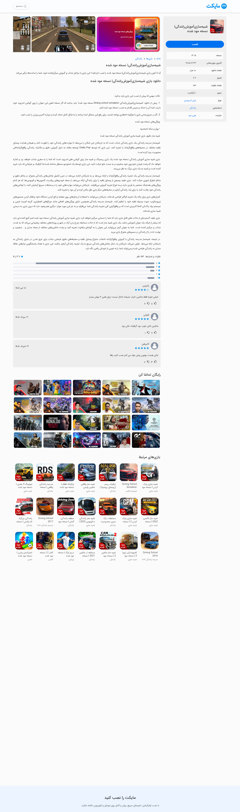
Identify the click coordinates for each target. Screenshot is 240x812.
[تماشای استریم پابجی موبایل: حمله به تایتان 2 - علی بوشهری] (57, 406)
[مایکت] (217, 9)
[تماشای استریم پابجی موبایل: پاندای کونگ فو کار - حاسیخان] (87, 423)
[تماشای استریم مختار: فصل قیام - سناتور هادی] (28, 388)
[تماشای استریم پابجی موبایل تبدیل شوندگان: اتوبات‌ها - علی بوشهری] (87, 441)
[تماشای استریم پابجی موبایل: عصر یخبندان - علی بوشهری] (146, 406)
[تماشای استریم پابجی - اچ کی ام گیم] (57, 388)
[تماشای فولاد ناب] (57, 441)
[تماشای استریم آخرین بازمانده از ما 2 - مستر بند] (116, 441)
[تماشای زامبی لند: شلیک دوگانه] (28, 423)
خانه (158, 59)
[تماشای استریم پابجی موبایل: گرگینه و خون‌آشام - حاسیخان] (87, 406)
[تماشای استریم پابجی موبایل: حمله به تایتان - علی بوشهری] (116, 388)
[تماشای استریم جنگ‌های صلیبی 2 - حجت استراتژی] (116, 423)
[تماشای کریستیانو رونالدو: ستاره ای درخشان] (57, 423)
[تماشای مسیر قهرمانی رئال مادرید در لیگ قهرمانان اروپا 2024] (146, 423)
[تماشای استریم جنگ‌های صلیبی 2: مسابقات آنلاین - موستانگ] (28, 441)
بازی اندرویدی (190, 100)
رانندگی (193, 108)
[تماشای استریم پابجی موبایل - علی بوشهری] (116, 406)
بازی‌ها (149, 59)
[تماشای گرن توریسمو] (146, 441)
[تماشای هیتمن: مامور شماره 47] (146, 388)
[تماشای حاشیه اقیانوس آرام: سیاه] (87, 388)
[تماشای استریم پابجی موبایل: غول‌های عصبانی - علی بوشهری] (28, 406)
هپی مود (192, 115)
